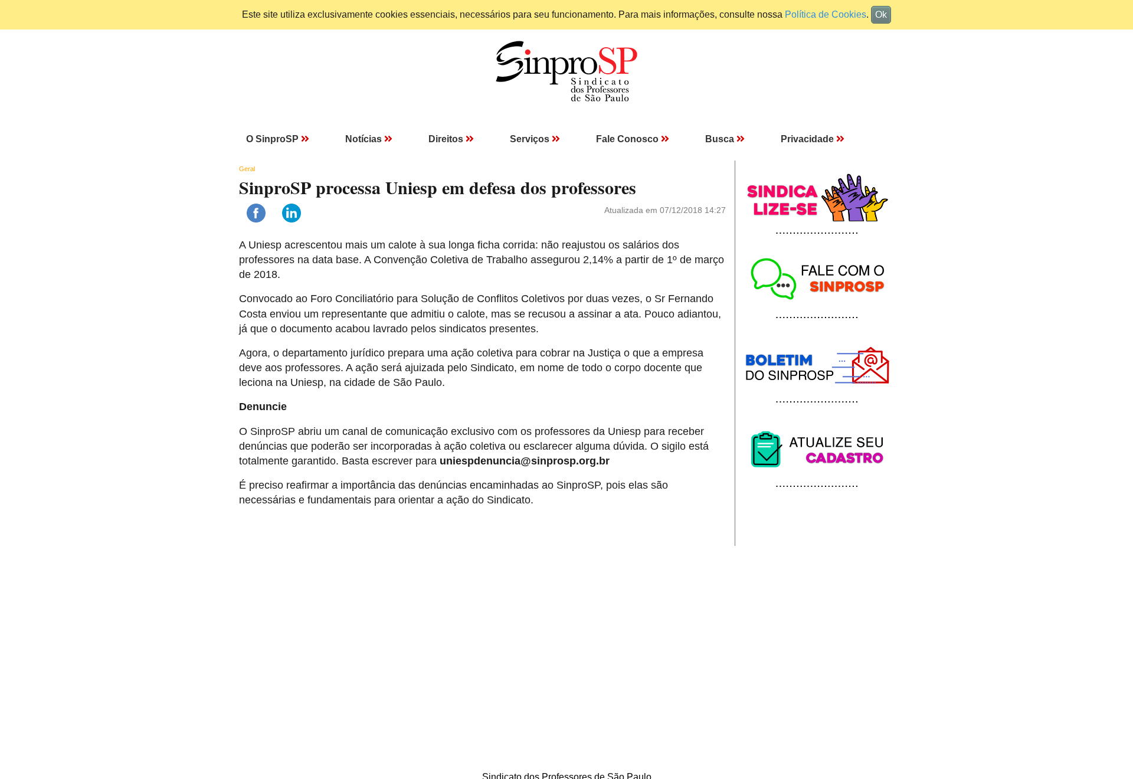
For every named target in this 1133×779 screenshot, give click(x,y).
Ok (881, 14)
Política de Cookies (825, 14)
